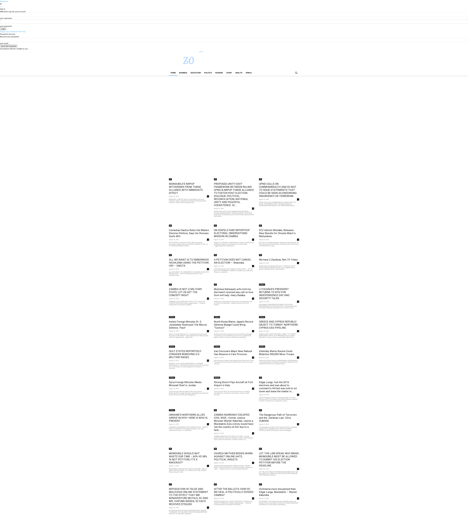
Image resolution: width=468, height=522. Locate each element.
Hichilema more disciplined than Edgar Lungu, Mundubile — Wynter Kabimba (278, 492)
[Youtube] (297, 51)
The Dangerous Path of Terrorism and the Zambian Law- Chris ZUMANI (278, 417)
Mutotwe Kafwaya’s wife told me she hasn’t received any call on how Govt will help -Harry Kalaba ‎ (233, 292)
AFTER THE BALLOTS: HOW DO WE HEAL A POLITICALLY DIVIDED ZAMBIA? (233, 492)
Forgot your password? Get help (12, 31)
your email (4, 43)
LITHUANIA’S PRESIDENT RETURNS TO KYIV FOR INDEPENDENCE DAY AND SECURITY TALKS (274, 294)
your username (6, 18)
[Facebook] (284, 51)
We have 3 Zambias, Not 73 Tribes (278, 259)
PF (170, 179)
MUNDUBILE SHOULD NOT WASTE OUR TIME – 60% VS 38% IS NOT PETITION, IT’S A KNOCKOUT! (188, 458)
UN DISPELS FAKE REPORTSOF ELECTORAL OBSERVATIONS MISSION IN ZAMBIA (232, 233)
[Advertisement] (73, 94)
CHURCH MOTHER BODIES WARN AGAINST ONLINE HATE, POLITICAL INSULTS (233, 456)
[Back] (1, 6)
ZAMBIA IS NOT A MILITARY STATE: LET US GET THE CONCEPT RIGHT (185, 292)
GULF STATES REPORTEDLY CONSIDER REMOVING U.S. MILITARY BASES (185, 354)
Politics (262, 284)
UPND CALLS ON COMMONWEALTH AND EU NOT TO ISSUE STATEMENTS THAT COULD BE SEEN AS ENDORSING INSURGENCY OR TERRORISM (278, 190)
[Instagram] (287, 51)
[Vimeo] (294, 51)
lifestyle (217, 377)
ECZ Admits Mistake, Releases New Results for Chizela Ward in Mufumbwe (277, 233)
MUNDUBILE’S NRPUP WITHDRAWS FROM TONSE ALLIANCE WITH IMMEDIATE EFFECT (186, 188)
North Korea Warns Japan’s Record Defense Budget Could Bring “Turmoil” (233, 324)
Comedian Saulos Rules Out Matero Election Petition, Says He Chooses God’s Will (189, 233)
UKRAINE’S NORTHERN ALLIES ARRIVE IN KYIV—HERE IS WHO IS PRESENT (188, 417)
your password (6, 26)
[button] (296, 73)
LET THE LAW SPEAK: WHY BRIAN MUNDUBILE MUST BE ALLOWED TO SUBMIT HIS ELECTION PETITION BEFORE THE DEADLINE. (279, 459)
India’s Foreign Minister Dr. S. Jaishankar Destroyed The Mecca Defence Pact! (188, 324)
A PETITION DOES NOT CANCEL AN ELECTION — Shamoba (232, 261)
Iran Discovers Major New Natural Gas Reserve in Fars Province (233, 353)
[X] (291, 51)
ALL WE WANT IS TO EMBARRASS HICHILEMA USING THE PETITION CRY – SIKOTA (189, 262)
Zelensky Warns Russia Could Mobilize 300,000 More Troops (276, 353)
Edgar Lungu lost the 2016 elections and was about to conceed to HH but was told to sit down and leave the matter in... (278, 387)
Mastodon (4, 1)
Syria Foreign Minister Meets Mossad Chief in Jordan (185, 384)
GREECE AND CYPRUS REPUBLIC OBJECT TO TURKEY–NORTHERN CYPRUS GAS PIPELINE (278, 324)
